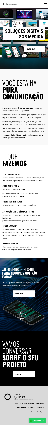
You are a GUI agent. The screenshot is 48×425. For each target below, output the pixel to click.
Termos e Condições (37, 412)
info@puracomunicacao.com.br (23, 399)
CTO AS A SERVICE (27, 403)
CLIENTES (31, 408)
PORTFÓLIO (21, 408)
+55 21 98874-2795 (19, 397)
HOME (16, 403)
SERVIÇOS (40, 403)
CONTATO (16, 395)
